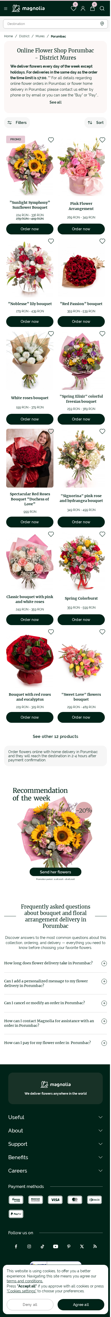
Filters (21, 123)
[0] (73, 8)
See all (55, 102)
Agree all (81, 1305)
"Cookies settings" (21, 1291)
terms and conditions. (25, 1281)
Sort (100, 123)
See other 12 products (55, 736)
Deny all (30, 1305)
